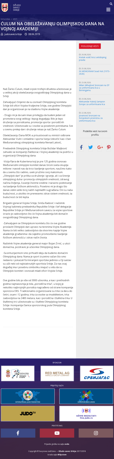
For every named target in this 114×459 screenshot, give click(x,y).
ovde (67, 444)
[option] (17, 373)
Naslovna (5, 19)
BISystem (62, 454)
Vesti (15, 19)
